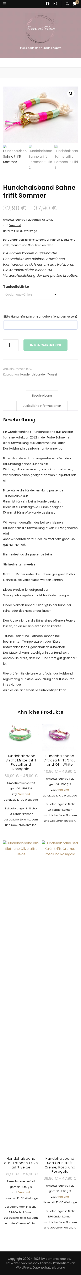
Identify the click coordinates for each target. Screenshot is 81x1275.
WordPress (23, 1267)
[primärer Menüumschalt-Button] (41, 63)
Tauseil (52, 374)
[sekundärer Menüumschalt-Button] (4, 4)
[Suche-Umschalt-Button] (67, 4)
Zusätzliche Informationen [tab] (42, 406)
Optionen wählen (21, 769)
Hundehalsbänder (33, 374)
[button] (71, 93)
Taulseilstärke (16, 286)
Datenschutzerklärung (49, 1267)
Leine (49, 554)
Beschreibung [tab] (42, 395)
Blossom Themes (39, 1263)
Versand (15, 225)
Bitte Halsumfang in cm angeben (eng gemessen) (40, 316)
